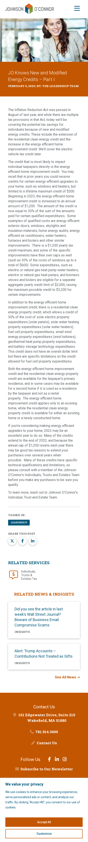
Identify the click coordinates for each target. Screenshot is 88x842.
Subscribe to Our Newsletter (47, 769)
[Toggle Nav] (77, 8)
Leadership (19, 522)
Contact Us (47, 742)
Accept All (44, 822)
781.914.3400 (46, 731)
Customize (44, 833)
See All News (65, 677)
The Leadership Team (60, 86)
